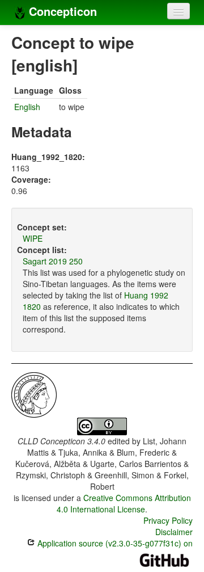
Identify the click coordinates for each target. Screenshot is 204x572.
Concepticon (61, 11)
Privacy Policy (168, 520)
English (27, 106)
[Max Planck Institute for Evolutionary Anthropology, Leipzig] (34, 393)
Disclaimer (174, 531)
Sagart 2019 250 (53, 261)
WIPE (32, 238)
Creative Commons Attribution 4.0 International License (124, 503)
